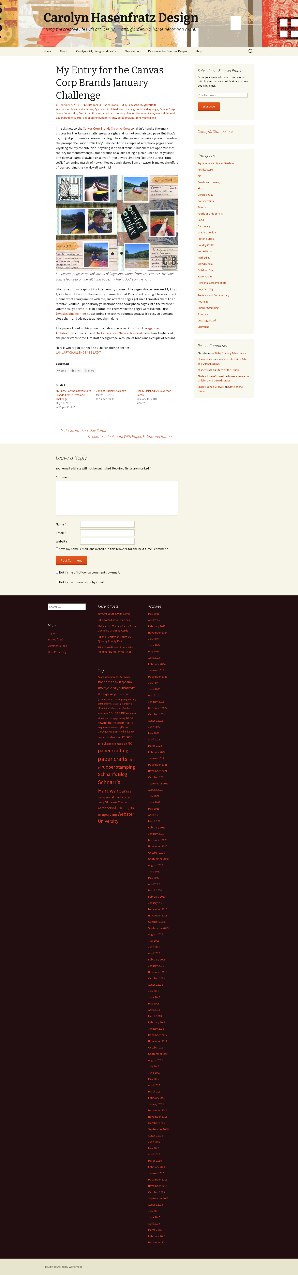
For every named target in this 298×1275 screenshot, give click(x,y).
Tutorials (203, 314)
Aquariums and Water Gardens (216, 163)
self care (126, 791)
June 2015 (154, 1217)
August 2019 (155, 934)
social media (114, 797)
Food (201, 220)
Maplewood (104, 727)
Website (61, 541)
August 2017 (155, 1060)
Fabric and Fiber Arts (210, 213)
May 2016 (153, 1148)
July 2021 (153, 796)
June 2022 (154, 727)
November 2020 (157, 846)
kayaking (108, 113)
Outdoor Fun (94, 105)
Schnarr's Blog (112, 774)
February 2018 (156, 1022)
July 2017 (153, 1066)
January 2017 (156, 1104)
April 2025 (154, 620)
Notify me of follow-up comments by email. (89, 572)
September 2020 (158, 859)
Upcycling (203, 327)
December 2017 (157, 1035)
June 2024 (154, 645)
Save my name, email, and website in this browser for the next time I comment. (113, 549)
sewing (101, 797)
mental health (104, 737)
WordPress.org (57, 652)
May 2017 (153, 1079)
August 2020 (155, 865)
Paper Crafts (110, 105)
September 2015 (158, 1198)
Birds (201, 188)
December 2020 (157, 840)
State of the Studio (228, 370)
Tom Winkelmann (146, 117)
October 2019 (156, 922)
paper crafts (108, 117)
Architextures (115, 109)
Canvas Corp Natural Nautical (121, 333)
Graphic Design (207, 232)
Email (61, 533)
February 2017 (156, 1098)
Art (199, 176)
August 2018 (155, 984)
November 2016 (157, 1116)
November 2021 (157, 771)
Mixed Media (205, 264)
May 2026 (153, 613)
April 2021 (154, 815)
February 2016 (156, 1167)
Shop (199, 51)
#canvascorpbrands (68, 109)
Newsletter (132, 51)
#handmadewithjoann (115, 682)
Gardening (204, 226)
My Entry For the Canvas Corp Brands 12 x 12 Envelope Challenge (73, 395)
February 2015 (156, 1236)
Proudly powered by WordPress (63, 1267)
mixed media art (118, 743)
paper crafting (91, 117)
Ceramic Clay (205, 195)
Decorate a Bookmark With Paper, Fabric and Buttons (133, 436)
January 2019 (156, 966)
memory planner (125, 113)
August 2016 (155, 1135)
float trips (85, 113)
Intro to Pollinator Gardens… (115, 620)
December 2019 (157, 909)
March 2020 (155, 890)
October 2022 (156, 714)
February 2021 (156, 827)
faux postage (110, 718)
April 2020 (154, 884)
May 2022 (153, 733)
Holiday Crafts (206, 245)
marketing (116, 727)
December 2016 (157, 1110)
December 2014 (157, 1242)
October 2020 (156, 852)
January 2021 (156, 834)
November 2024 (157, 632)
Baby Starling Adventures (230, 353)
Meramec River (145, 113)
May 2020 (153, 878)
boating (129, 109)
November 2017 (157, 1041)
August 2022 (155, 720)
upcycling (109, 814)
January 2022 (156, 758)
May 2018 (153, 1003)
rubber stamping (118, 767)
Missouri (116, 737)
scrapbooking (126, 117)
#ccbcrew (87, 109)
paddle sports (72, 117)
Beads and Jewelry (209, 182)
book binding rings (147, 109)
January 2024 (156, 670)
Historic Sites (206, 239)
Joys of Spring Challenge (111, 391)
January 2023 (156, 702)
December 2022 (157, 708)
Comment (63, 477)
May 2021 (153, 808)
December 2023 (157, 676)
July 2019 (153, 940)
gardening (120, 718)
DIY (123, 713)
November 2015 (157, 1186)
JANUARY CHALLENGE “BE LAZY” (78, 352)
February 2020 (156, 896)
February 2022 (156, 752)
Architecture (205, 169)
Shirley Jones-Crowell (211, 376)
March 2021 (155, 821)
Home (47, 51)
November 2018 (157, 972)
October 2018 (156, 978)
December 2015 (157, 1179)
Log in (51, 633)
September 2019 (158, 928)
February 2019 (156, 959)
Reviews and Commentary (213, 295)
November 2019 (157, 915)
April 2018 (154, 1010)
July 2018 (153, 991)
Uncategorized (207, 320)
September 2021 (158, 783)
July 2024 (153, 639)
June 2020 (154, 871)
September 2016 (158, 1129)
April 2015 (154, 1223)
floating (96, 113)
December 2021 (157, 764)
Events (202, 207)
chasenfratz (205, 359)
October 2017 (156, 1047)
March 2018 (155, 1016)
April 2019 (154, 953)
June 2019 (154, 947)
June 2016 (154, 1142)
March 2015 (155, 1230)
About (64, 51)
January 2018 (156, 1028)
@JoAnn (102, 699)
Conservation (206, 201)
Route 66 (203, 301)
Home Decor (205, 251)
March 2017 (155, 1091)
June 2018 (154, 997)
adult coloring (115, 699)
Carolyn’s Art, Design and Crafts (96, 51)
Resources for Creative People (167, 51)
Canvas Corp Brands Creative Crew (106, 128)
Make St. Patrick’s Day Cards (81, 430)
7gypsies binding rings (71, 313)
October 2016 (156, 1123)
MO (130, 743)
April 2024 (154, 658)
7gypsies (100, 109)
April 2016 (154, 1154)
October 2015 (156, 1192)
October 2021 (156, 777)
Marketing (204, 257)
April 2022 (154, 739)
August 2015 (155, 1204)
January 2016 (156, 1173)
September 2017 (158, 1054)
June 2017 (154, 1072)
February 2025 (156, 626)
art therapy (104, 703)
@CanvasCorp (133, 105)
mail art (130, 723)
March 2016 (155, 1160)
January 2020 (156, 903)
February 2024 (156, 664)
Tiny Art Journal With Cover (114, 613)
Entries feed (55, 639)
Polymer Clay (205, 289)
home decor (116, 723)
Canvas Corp (167, 109)
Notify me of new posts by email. (81, 582)
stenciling (121, 807)
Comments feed (57, 646)
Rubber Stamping (208, 308)
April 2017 (154, 1085)
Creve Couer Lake (66, 113)
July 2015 (153, 1211)
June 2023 (154, 689)
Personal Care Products (212, 283)
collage (114, 712)
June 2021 (154, 802)
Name (61, 524)
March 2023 (155, 695)
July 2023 (153, 683)
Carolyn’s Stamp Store (215, 131)
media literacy (126, 731)
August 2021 (155, 790)
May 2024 (153, 651)
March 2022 (155, 746)
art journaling (129, 699)
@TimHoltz (150, 105)
